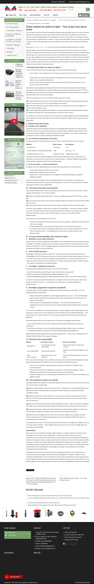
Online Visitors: (8, 175)
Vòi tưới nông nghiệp (13, 27)
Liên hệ (55, 15)
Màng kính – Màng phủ (13, 45)
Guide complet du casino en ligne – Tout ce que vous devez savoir (73, 479)
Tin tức (46, 15)
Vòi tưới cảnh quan (12, 23)
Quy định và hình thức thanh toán (74, 534)
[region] (14, 155)
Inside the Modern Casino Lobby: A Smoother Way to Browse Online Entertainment (52, 505)
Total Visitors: (8, 183)
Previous (3, 512)
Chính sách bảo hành (70, 532)
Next (90, 512)
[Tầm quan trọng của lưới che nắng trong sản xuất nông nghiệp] (10, 94)
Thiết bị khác (10, 48)
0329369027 (61, 2)
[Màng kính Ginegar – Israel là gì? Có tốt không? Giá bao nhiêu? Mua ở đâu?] (10, 83)
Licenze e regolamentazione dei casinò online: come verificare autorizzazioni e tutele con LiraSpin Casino (59, 498)
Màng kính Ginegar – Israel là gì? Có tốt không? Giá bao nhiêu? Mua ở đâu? (18, 86)
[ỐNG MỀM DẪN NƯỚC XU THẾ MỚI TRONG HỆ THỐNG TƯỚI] (10, 72)
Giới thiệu (23, 15)
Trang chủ (12, 15)
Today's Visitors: (9, 178)
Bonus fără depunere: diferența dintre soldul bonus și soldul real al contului (50, 495)
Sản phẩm (10, 52)
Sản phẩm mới (35, 15)
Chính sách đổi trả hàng (71, 539)
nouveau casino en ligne (41, 47)
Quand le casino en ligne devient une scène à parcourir (44, 502)
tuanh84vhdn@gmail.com (82, 2)
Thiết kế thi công (12, 55)
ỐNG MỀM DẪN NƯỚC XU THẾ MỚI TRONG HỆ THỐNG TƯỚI (19, 73)
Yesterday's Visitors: (10, 180)
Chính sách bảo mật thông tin (73, 537)
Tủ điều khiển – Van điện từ (15, 30)
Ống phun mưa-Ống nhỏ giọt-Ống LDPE (13, 35)
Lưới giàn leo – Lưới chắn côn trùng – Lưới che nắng (13, 40)
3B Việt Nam (86, 582)
